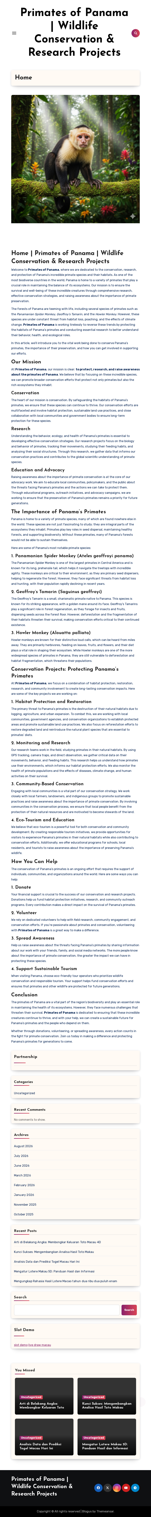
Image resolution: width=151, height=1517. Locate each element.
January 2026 (24, 1195)
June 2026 (22, 1165)
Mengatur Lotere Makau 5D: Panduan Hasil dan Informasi (54, 1271)
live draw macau (39, 1345)
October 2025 (23, 1214)
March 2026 (22, 1175)
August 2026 (23, 1146)
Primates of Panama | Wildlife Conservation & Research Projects (42, 1487)
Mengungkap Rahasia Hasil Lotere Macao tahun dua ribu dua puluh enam (65, 1281)
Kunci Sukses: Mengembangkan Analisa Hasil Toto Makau (54, 1252)
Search (20, 1297)
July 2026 (21, 1156)
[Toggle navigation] (14, 33)
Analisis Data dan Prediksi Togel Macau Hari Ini (47, 1261)
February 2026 (24, 1185)
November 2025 (25, 1204)
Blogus (87, 1511)
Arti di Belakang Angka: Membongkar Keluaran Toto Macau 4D (57, 1242)
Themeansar (105, 1511)
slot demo (21, 1345)
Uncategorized (24, 1093)
